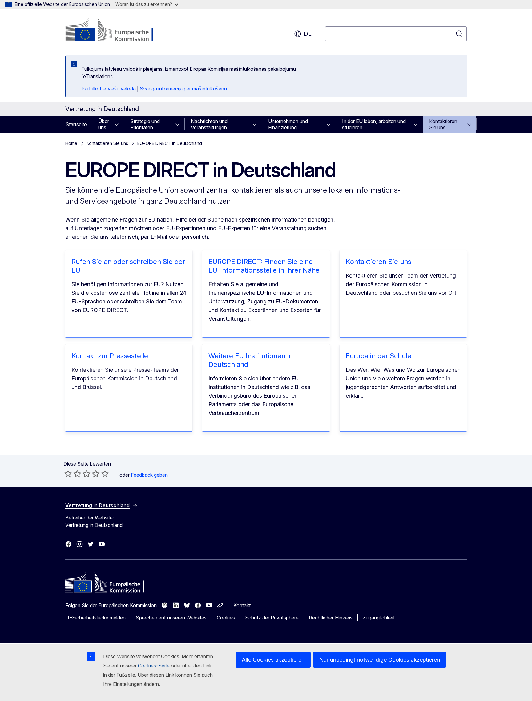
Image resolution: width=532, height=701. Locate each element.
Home (71, 143)
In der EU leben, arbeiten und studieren (374, 124)
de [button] (308, 33)
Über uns (103, 124)
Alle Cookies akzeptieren (273, 659)
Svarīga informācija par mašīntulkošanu (183, 89)
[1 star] (68, 474)
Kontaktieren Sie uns (443, 124)
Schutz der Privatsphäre (272, 618)
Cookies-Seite (154, 666)
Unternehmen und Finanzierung (288, 124)
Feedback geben (149, 475)
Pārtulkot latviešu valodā (108, 89)
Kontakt (242, 605)
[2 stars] (72, 474)
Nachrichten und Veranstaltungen (209, 124)
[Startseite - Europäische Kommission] (115, 30)
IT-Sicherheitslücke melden (95, 618)
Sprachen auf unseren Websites (171, 618)
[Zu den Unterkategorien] (118, 124)
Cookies (226, 618)
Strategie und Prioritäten (145, 124)
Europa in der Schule (378, 356)
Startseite (76, 124)
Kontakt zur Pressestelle (109, 356)
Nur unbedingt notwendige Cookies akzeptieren (379, 659)
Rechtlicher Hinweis (331, 618)
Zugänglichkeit (379, 618)
